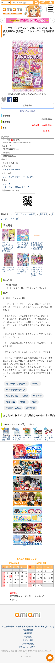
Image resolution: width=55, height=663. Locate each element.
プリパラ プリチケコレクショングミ (18, 177)
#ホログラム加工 (13, 408)
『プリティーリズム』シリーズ (16, 187)
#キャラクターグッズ (15, 390)
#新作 (34, 402)
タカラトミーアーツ (11, 169)
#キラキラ (37, 396)
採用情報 (28, 633)
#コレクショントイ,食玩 (17, 396)
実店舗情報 (28, 630)
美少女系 (43, 214)
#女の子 (23, 402)
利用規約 (28, 637)
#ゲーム (35, 383)
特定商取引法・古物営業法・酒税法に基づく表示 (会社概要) (28, 626)
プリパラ (6, 184)
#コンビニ (10, 402)
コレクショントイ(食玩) (25, 214)
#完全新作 (30, 408)
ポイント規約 (28, 640)
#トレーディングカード (16, 383)
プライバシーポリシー (28, 647)
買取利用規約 (28, 644)
